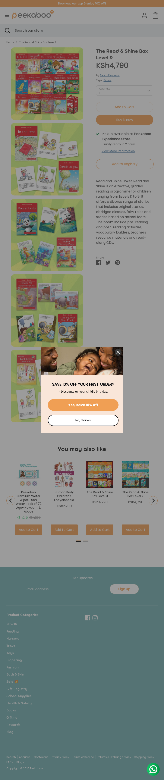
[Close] (118, 352)
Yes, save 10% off (83, 404)
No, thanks (83, 420)
